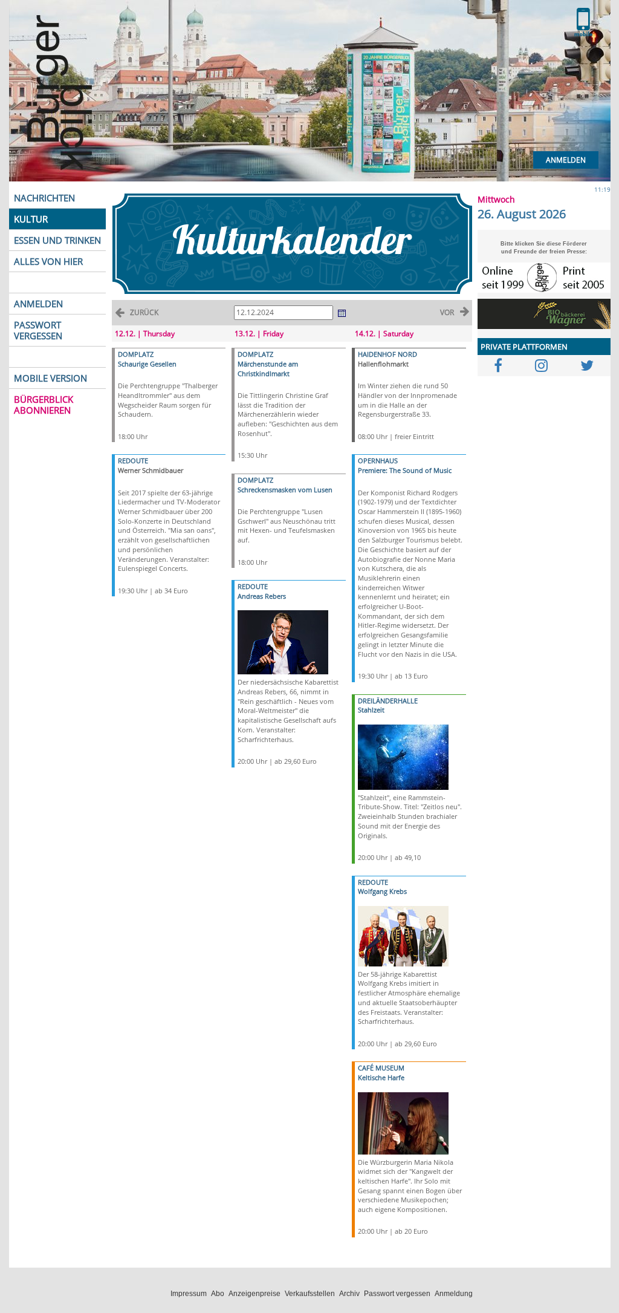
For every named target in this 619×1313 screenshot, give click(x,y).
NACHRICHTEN (44, 198)
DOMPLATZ (136, 354)
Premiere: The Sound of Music (405, 470)
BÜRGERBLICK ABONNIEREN (43, 404)
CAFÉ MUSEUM (381, 1067)
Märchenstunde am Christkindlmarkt (268, 368)
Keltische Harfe (381, 1077)
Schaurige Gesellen (147, 363)
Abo (217, 1293)
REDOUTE (133, 460)
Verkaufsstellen (310, 1293)
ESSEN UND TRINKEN (57, 240)
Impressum (188, 1293)
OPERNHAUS (378, 460)
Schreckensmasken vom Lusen (285, 489)
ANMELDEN (38, 304)
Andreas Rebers (262, 596)
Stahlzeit (371, 709)
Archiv (349, 1293)
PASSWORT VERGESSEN (38, 330)
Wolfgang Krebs (382, 891)
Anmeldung (454, 1293)
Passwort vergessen (397, 1293)
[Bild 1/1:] (283, 641)
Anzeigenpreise (254, 1293)
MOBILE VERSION (50, 378)
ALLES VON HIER (48, 261)
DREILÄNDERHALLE (388, 700)
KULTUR (31, 219)
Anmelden (566, 160)
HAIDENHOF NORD (387, 354)
